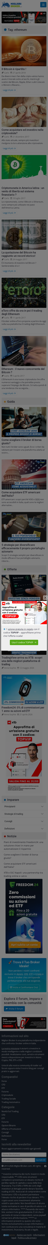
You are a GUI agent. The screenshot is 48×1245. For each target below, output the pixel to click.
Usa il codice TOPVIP (22, 642)
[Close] (45, 597)
